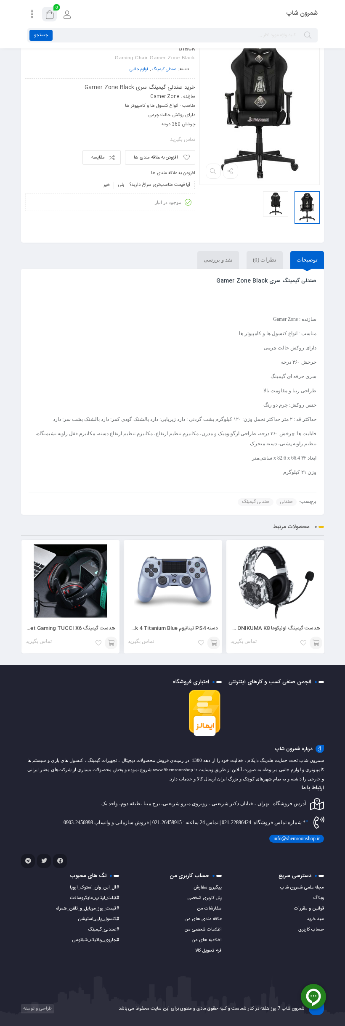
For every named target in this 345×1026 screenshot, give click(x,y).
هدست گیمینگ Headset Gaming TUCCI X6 (64, 628)
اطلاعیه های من (206, 940)
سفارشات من (209, 908)
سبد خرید (315, 919)
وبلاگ (318, 898)
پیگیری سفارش (208, 887)
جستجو (41, 35)
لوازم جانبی (139, 69)
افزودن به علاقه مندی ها (156, 157)
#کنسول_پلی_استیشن (98, 919)
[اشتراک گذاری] (230, 171)
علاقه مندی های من (203, 919)
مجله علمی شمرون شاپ (302, 887)
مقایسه (98, 157)
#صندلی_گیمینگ (103, 929)
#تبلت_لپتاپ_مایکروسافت (94, 898)
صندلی (286, 502)
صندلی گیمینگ (164, 69)
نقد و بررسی (218, 259)
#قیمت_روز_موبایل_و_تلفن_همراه (87, 908)
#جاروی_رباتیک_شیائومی (95, 940)
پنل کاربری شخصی (205, 898)
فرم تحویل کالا (208, 951)
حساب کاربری (311, 929)
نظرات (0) (264, 259)
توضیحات (307, 259)
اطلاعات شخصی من (203, 929)
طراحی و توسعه (37, 1009)
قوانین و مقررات (309, 908)
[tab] (307, 260)
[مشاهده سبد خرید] (49, 15)
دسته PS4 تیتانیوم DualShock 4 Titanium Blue (164, 628)
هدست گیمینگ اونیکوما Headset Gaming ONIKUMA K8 (257, 628)
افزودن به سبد (316, 643)
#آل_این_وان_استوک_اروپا (94, 887)
